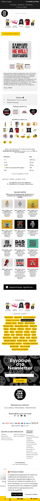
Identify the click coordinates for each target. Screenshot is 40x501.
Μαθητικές (19, 335)
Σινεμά (34, 329)
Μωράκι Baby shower (21, 326)
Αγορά (34, 498)
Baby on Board (29, 323)
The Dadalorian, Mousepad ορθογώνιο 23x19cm (20, 233)
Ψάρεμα (22, 337)
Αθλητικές (21, 329)
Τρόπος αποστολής (31, 452)
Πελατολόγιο (4, 436)
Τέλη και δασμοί (30, 442)
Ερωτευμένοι (9, 317)
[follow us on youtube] (21, 416)
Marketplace (21, 4)
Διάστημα (27, 335)
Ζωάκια (33, 332)
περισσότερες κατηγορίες (20, 349)
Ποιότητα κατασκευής (7, 439)
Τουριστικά (32, 340)
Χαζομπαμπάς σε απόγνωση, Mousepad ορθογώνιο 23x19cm (32, 273)
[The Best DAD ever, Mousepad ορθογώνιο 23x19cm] (7, 204)
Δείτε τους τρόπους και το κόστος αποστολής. (20, 149)
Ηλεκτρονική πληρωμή (20, 434)
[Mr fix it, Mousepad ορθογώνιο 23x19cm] (33, 224)
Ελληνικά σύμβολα (10, 340)
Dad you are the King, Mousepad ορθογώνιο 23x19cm (33, 213)
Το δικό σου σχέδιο (21, 7)
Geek (12, 335)
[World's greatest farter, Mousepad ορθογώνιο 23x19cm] (33, 243)
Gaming (6, 329)
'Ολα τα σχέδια (25, 346)
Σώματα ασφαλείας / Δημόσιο (12, 343)
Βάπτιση (20, 323)
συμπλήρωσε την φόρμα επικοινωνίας (21, 184)
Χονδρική (3, 434)
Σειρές (6, 332)
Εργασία (7, 335)
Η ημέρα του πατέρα (27, 320)
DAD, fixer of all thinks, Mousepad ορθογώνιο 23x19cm (20, 252)
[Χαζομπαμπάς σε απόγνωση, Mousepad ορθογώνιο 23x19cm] (33, 263)
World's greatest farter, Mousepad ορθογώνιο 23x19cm (33, 252)
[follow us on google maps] (25, 416)
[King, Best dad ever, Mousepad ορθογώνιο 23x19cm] (7, 224)
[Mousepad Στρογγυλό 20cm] (7, 112)
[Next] (32, 24)
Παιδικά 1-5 (33, 326)
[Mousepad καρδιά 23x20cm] (33, 112)
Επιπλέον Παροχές (13, 102)
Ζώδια (34, 335)
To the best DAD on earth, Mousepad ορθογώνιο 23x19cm (20, 214)
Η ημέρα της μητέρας (12, 320)
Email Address (10, 372)
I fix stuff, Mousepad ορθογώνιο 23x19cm (7, 252)
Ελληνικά (4, 1)
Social (28, 337)
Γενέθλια (26, 332)
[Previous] (7, 24)
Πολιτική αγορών (29, 431)
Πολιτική (15, 337)
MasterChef (18, 317)
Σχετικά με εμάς (7, 431)
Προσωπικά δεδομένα (32, 437)
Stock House (29, 4)
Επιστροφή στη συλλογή (11, 33)
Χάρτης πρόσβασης (19, 436)
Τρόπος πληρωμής (31, 444)
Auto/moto (19, 332)
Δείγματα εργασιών (6, 438)
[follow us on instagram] (18, 416)
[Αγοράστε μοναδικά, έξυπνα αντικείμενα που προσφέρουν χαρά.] (4, 13)
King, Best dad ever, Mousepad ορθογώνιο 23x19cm (7, 233)
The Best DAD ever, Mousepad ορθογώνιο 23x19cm (7, 213)
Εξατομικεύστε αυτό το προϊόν (17, 100)
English (9, 1)
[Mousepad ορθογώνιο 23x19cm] (16, 112)
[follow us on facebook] (15, 416)
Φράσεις (34, 337)
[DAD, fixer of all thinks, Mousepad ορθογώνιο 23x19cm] (20, 243)
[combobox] (25, 12)
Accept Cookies (17, 494)
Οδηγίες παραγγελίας (32, 454)
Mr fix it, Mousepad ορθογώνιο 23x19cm (32, 233)
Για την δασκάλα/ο (29, 317)
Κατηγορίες (13, 4)
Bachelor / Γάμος (11, 323)
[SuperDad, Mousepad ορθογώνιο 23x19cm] (7, 263)
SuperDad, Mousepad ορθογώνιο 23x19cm (7, 272)
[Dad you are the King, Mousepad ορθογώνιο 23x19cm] (33, 204)
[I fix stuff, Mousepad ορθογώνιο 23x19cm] (7, 243)
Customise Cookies (31, 494)
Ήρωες (12, 332)
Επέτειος (28, 329)
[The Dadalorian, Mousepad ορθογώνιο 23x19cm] (20, 224)
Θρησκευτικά (7, 337)
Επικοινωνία (18, 431)
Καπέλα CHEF (14, 346)
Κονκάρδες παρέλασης (30, 343)
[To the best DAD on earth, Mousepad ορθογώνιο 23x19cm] (20, 204)
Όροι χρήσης (30, 435)
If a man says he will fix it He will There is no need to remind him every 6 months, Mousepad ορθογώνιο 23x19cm (20, 274)
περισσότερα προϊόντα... (21, 287)
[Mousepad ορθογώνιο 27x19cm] (24, 112)
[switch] (5, 100)
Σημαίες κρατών (22, 340)
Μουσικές (13, 329)
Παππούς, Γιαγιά (8, 326)
